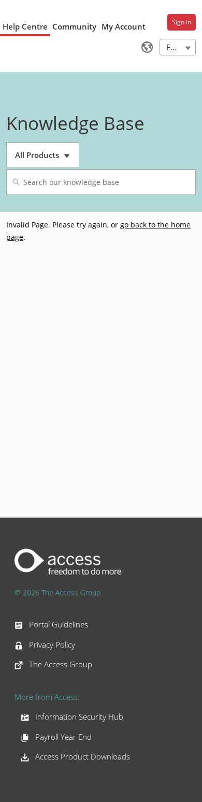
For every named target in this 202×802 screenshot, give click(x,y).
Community (74, 26)
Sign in (181, 22)
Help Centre (25, 26)
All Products (47, 158)
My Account (124, 26)
